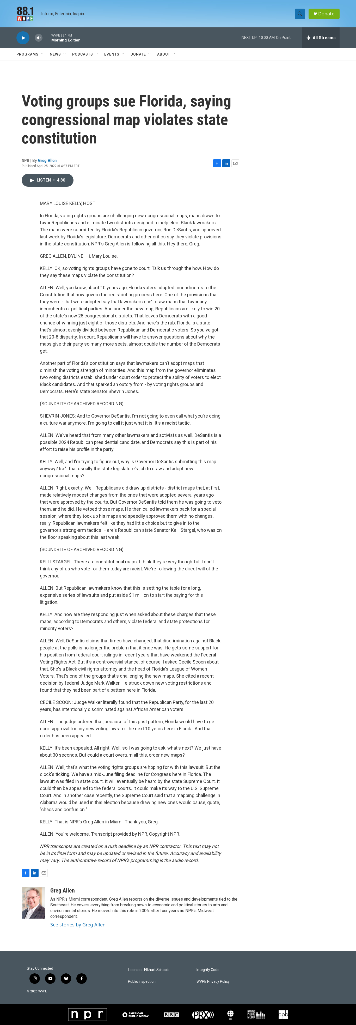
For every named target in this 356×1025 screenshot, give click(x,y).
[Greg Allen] (33, 903)
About (163, 54)
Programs (27, 54)
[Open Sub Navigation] (42, 54)
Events (111, 54)
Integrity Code (208, 970)
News (55, 54)
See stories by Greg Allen (78, 924)
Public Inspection (142, 982)
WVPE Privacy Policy (213, 982)
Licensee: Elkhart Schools (148, 970)
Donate (326, 13)
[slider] (47, 37)
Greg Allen (47, 160)
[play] (23, 38)
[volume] (38, 38)
